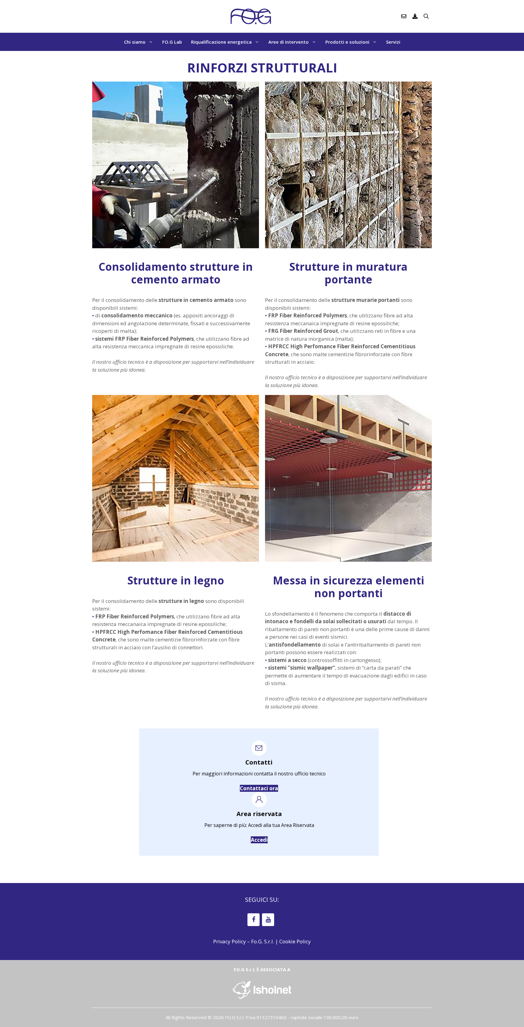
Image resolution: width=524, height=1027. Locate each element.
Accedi (259, 839)
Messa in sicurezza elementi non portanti (348, 586)
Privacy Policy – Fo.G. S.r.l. (243, 941)
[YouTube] (268, 919)
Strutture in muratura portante (348, 272)
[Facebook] (253, 919)
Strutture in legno (175, 580)
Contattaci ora (259, 788)
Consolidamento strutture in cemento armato (176, 272)
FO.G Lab (172, 42)
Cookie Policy (295, 941)
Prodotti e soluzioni (347, 42)
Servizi (393, 42)
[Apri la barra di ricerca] (426, 16)
